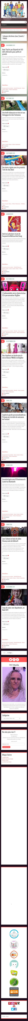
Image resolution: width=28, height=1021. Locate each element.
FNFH (4, 92)
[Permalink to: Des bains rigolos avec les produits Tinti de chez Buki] (14, 160)
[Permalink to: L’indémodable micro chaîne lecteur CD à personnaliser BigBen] (14, 286)
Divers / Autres (6, 268)
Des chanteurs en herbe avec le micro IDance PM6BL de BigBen (12, 356)
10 (8, 653)
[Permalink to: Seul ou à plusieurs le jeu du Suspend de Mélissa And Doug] (14, 224)
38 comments (6, 579)
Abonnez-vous (6, 747)
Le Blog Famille (5, 757)
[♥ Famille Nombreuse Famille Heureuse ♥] (14, 9)
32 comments (6, 517)
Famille (15, 331)
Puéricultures (5, 456)
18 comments (6, 645)
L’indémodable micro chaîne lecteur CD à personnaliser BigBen (14, 294)
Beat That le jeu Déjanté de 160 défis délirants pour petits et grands (12, 52)
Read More (5, 85)
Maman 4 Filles (5, 760)
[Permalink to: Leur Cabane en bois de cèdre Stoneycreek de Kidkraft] (14, 532)
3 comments (6, 91)
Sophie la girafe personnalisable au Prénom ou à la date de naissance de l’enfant (14, 417)
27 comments (6, 457)
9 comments (6, 206)
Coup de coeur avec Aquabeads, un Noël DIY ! (13, 609)
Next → (11, 653)
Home (3, 30)
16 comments (6, 271)
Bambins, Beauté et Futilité (7, 758)
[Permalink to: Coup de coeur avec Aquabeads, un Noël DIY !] (14, 597)
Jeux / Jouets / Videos (7, 144)
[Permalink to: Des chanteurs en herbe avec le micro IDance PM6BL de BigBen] (14, 348)
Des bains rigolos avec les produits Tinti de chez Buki (13, 168)
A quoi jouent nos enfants (8, 88)
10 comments (6, 393)
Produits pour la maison (11, 332)
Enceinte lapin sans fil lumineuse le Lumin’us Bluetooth (13, 480)
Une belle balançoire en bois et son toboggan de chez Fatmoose (13, 113)
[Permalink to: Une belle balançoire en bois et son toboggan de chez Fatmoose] (14, 105)
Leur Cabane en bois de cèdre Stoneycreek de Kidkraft (11, 540)
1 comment (6, 146)
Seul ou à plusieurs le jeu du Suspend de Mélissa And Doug (12, 235)
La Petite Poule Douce (6, 761)
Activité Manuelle (17, 88)
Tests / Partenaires (13, 89)
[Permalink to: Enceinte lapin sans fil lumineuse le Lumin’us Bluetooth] (14, 472)
